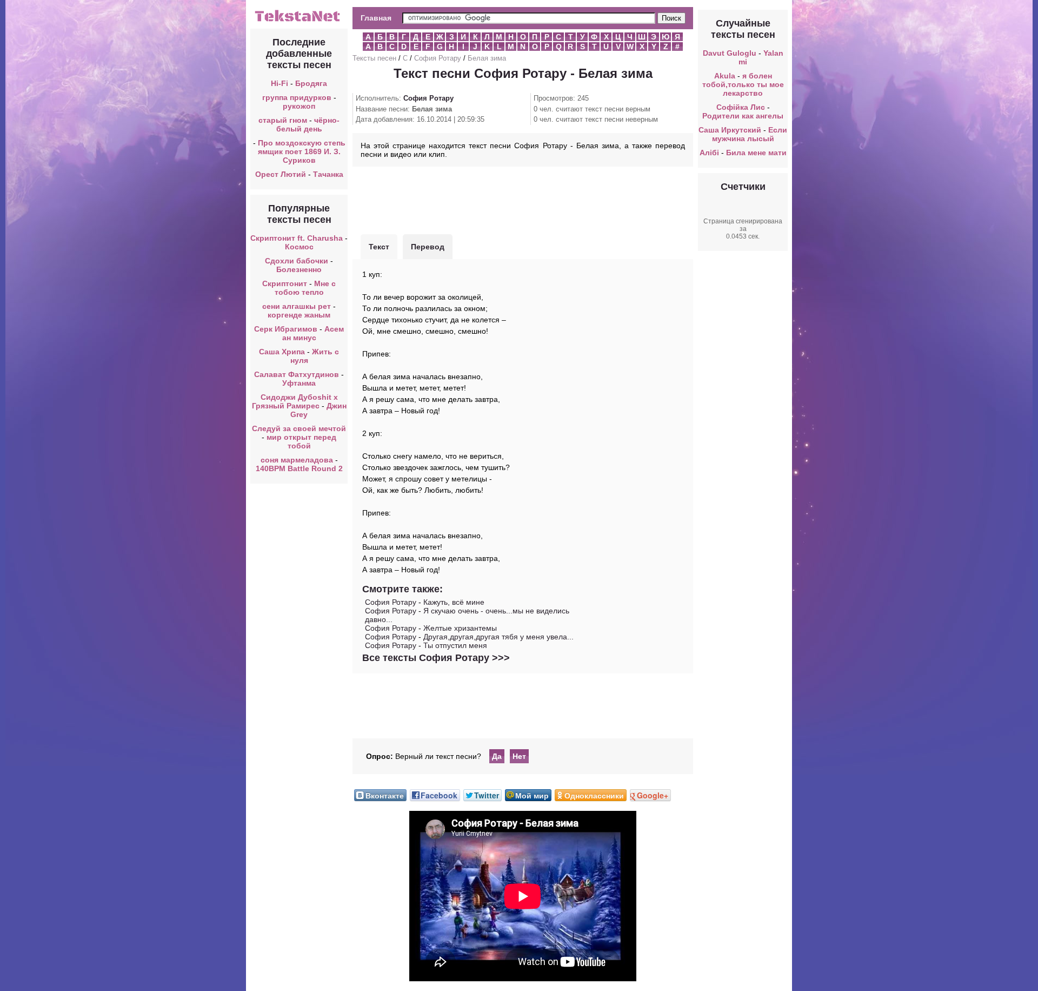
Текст (379, 246)
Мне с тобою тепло (305, 287)
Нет (519, 756)
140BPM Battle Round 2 (299, 468)
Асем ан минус (313, 333)
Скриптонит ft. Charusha (296, 238)
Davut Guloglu (729, 53)
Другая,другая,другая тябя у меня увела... (498, 636)
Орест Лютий (280, 174)
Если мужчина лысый (750, 134)
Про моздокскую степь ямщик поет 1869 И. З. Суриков (301, 151)
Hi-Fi (279, 83)
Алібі (709, 152)
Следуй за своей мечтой (299, 428)
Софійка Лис (740, 107)
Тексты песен (374, 58)
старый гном (282, 120)
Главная (376, 18)
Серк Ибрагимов (285, 329)
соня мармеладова (297, 459)
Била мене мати (756, 152)
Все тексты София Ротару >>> (436, 657)
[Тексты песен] (299, 20)
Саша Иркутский (729, 129)
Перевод (427, 246)
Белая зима (487, 58)
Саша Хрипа (282, 351)
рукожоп (299, 106)
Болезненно (299, 269)
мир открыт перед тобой (301, 441)
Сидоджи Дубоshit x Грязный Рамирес (295, 401)
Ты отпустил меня (455, 645)
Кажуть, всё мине (453, 602)
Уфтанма (299, 383)
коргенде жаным (299, 314)
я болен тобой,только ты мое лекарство (743, 84)
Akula (724, 75)
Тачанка (328, 174)
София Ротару (437, 58)
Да (497, 756)
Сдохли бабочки (296, 260)
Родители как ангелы (742, 115)
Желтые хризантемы (460, 628)
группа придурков (296, 97)
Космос (299, 246)
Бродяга (311, 83)
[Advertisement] (522, 199)
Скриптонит (284, 283)
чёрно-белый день (308, 124)
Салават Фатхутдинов (296, 374)
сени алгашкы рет (297, 306)
